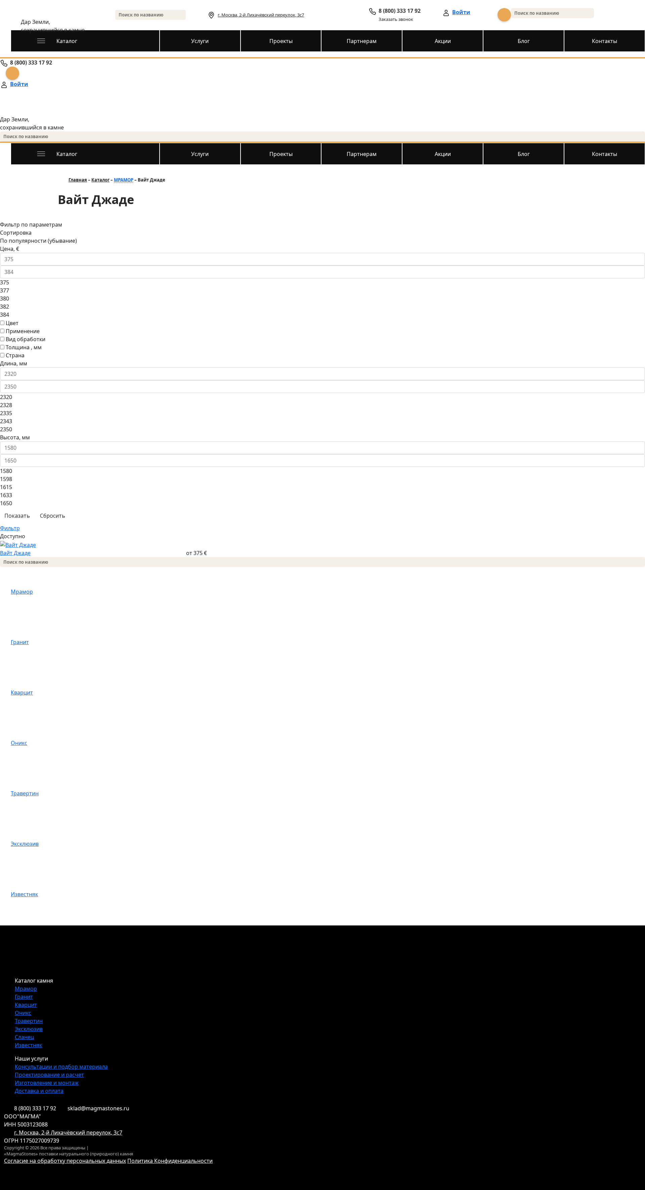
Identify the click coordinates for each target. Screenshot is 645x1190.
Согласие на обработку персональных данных (65, 1160)
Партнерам (362, 41)
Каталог (66, 41)
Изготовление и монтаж (47, 1082)
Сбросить (52, 515)
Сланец (24, 1037)
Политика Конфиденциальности (170, 1160)
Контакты (604, 41)
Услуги (200, 41)
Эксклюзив (25, 843)
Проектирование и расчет (49, 1074)
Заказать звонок (396, 19)
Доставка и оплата (39, 1091)
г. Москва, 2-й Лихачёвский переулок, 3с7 (261, 15)
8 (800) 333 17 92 (35, 1108)
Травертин (25, 793)
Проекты (281, 41)
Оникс (19, 743)
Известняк (24, 894)
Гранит (20, 642)
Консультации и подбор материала (61, 1066)
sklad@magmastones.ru (98, 1108)
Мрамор (22, 591)
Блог (524, 41)
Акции (443, 41)
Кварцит (22, 692)
